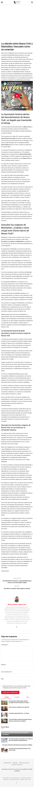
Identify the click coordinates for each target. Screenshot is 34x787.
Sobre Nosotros (7, 762)
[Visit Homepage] (17, 2)
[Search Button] (32, 2)
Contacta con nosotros (17, 764)
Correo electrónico (6, 672)
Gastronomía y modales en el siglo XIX (19, 707)
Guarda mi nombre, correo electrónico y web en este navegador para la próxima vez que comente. (16, 686)
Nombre (3, 664)
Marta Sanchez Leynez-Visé (17, 604)
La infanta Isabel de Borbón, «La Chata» (19, 713)
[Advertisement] (17, 23)
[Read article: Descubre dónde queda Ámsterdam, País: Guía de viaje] (4, 750)
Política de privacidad (24, 762)
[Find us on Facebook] (16, 783)
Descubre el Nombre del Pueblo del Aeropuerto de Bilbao (17, 745)
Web (2, 679)
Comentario (5, 644)
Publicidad (15, 762)
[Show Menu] (2, 2)
